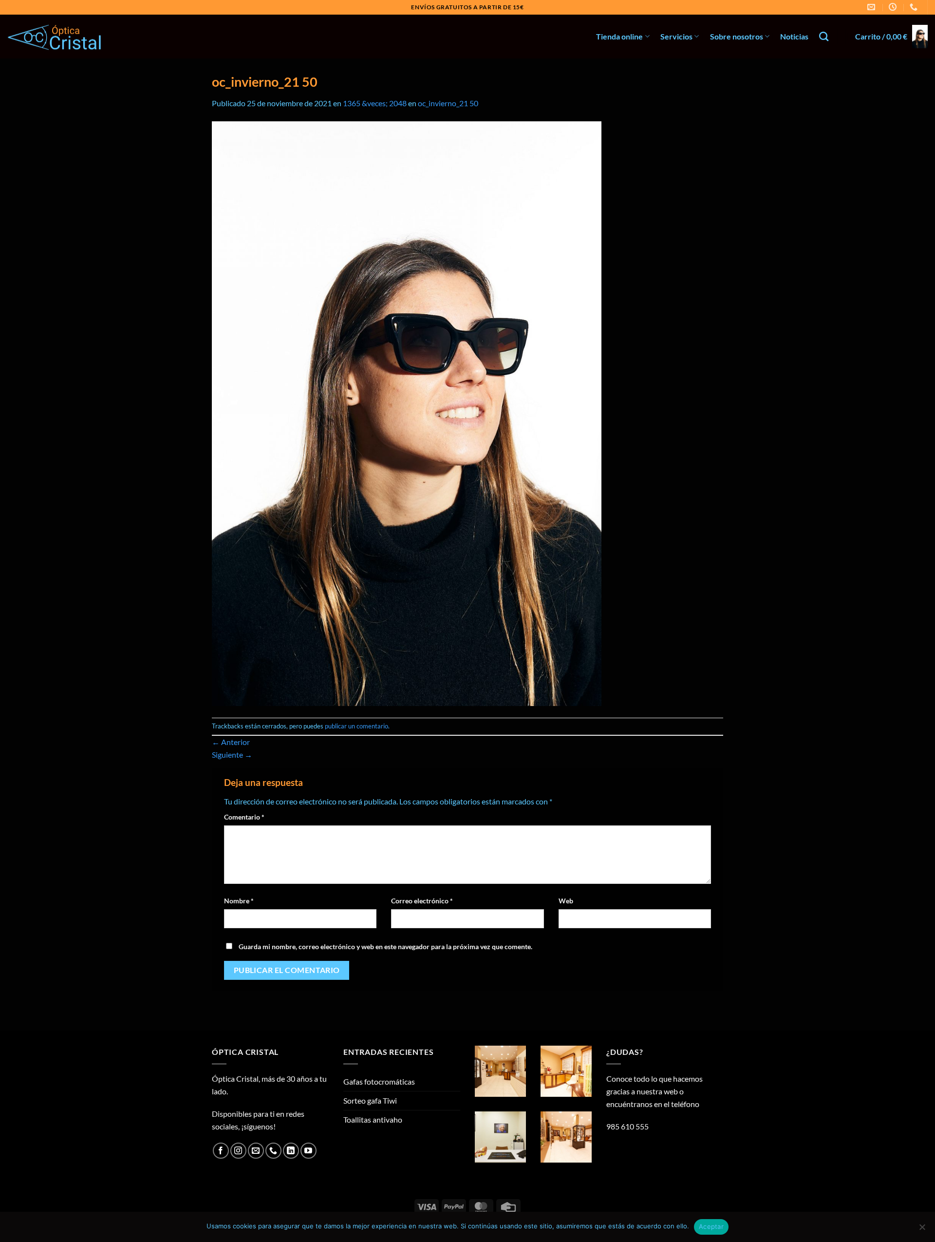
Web (566, 901)
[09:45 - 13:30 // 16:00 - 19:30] (894, 7)
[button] (891, 36)
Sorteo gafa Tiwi (370, 1100)
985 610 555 (627, 1126)
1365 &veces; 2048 (375, 103)
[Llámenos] (273, 1151)
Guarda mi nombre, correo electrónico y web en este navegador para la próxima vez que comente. (385, 946)
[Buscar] (823, 36)
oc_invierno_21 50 (448, 103)
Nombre (239, 901)
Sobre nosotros (736, 36)
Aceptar (711, 1226)
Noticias (794, 36)
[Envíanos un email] (256, 1151)
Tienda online (619, 36)
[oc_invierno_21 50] (406, 412)
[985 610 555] (915, 7)
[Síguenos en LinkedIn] (291, 1151)
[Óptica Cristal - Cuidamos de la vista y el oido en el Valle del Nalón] (56, 37)
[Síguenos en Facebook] (221, 1151)
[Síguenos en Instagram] (238, 1151)
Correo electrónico (422, 901)
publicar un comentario (356, 726)
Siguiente (232, 754)
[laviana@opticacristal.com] (872, 7)
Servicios (676, 36)
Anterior (231, 741)
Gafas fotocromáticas (379, 1081)
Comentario (244, 817)
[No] (922, 1230)
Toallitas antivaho (372, 1119)
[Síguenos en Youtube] (308, 1151)
